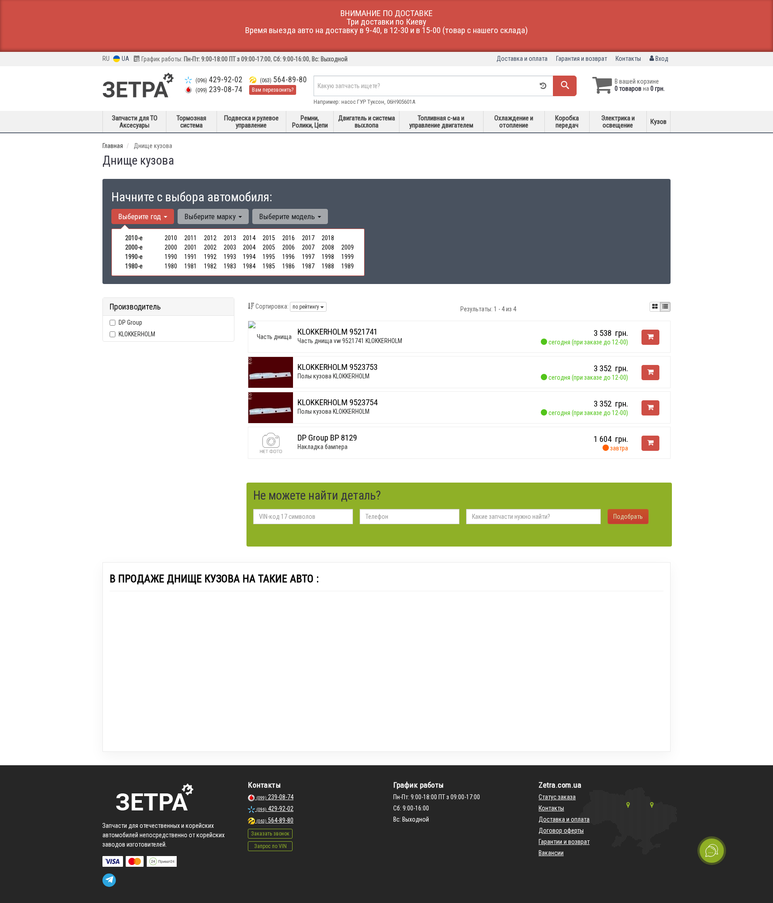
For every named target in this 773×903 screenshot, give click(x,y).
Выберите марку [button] (211, 216)
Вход (661, 58)
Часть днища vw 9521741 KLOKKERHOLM (349, 340)
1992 (210, 256)
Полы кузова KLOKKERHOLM (333, 376)
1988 (328, 266)
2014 (249, 238)
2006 (288, 247)
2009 (347, 247)
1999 (347, 256)
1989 (347, 266)
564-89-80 (283, 79)
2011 (190, 238)
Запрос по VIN (270, 846)
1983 (230, 266)
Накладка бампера (322, 446)
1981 (190, 266)
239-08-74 (218, 89)
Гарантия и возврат (581, 58)
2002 (210, 247)
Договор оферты (561, 830)
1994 (249, 256)
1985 (269, 266)
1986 (288, 266)
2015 (269, 238)
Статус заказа (557, 797)
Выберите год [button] (140, 216)
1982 (210, 266)
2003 (230, 247)
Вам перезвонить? (272, 90)
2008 (328, 247)
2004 (249, 247)
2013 (230, 238)
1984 (249, 266)
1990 (171, 256)
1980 (171, 266)
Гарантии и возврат (564, 841)
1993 (230, 256)
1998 (328, 256)
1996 (288, 256)
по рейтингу (306, 307)
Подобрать (628, 516)
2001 (190, 247)
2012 (210, 238)
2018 (328, 238)
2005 (269, 247)
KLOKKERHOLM (137, 334)
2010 (171, 238)
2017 (308, 238)
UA (124, 58)
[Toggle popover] (712, 851)
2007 (308, 247)
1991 (190, 256)
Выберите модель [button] (288, 216)
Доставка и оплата (522, 58)
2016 (288, 238)
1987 (308, 266)
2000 (171, 247)
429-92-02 (218, 79)
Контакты (628, 58)
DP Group (130, 322)
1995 (269, 256)
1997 (308, 256)
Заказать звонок (270, 834)
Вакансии (551, 852)
